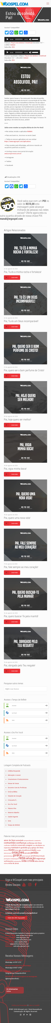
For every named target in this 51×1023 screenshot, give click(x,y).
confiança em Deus (34, 843)
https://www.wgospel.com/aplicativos (17, 141)
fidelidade (15, 848)
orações (18, 852)
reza (22, 858)
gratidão (24, 848)
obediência (26, 850)
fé (19, 848)
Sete (9, 821)
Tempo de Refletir (14, 825)
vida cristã (27, 860)
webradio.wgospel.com (21, 946)
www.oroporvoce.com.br (12, 153)
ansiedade (19, 840)
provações (7, 859)
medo (11, 849)
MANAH (29, 131)
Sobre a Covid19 (34, 1005)
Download (28, 43)
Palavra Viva (12, 808)
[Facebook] (24, 1015)
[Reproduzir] (7, 39)
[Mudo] (30, 39)
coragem (28, 845)
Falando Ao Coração (14, 796)
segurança (40, 858)
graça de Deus (37, 848)
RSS (13, 47)
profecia (34, 856)
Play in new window (17, 43)
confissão (7, 845)
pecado (27, 853)
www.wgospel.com (22, 937)
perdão (34, 852)
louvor (6, 850)
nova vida (18, 850)
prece (17, 855)
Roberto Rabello (13, 812)
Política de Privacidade (19, 1005)
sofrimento (8, 861)
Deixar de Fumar (13, 783)
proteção (41, 856)
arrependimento (29, 840)
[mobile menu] (48, 4)
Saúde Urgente (13, 817)
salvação (30, 858)
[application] (22, 39)
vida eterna (39, 861)
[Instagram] (30, 1015)
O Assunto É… (12, 800)
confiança (21, 842)
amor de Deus (10, 840)
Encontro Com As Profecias (17, 787)
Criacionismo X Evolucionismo (18, 779)
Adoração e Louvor (14, 775)
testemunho (17, 861)
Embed (13, 45)
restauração (14, 859)
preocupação (26, 856)
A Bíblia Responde (14, 771)
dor (44, 845)
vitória (6, 863)
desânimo (39, 845)
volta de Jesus (13, 863)
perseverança (8, 856)
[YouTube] (27, 1015)
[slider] (35, 39)
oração (33, 850)
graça (30, 848)
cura (34, 845)
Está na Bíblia (12, 792)
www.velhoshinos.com (23, 940)
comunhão (10, 842)
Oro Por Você (12, 804)
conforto (13, 845)
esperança (7, 848)
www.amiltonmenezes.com (19, 944)
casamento (37, 840)
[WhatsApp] (20, 1015)
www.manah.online (20, 942)
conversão (21, 845)
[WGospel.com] (14, 4)
